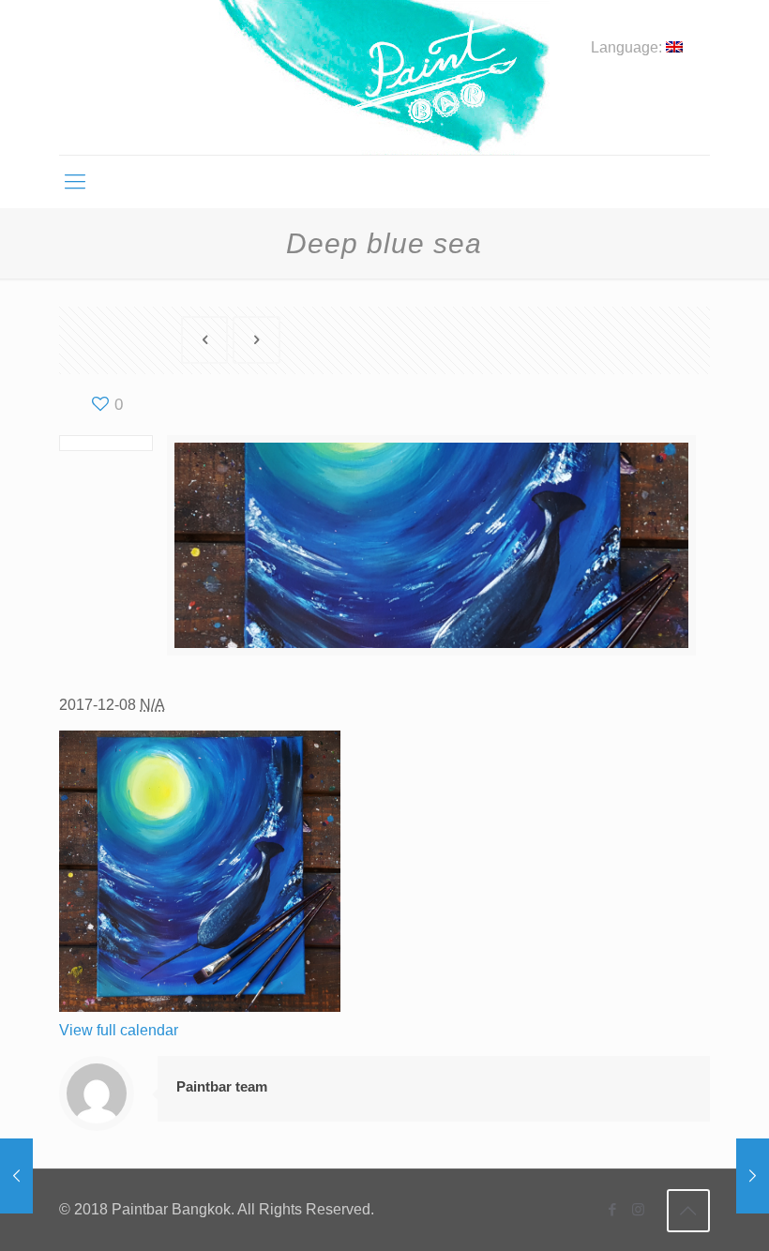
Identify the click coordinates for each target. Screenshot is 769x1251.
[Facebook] (613, 1209)
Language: (628, 47)
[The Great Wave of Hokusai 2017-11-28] (16, 1175)
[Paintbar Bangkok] (384, 77)
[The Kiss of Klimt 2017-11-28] (752, 1175)
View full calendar (118, 1030)
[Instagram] (638, 1209)
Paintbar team (221, 1086)
